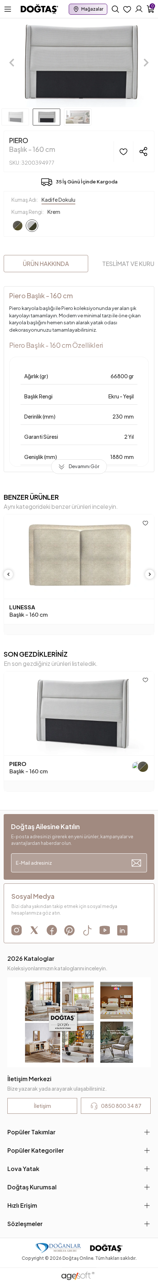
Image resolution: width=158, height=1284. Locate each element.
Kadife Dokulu (58, 199)
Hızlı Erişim (22, 1205)
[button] (12, 62)
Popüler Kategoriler (35, 1150)
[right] (150, 574)
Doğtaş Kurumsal (32, 1187)
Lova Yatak (23, 1168)
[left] (8, 574)
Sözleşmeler (25, 1224)
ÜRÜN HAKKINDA (46, 263)
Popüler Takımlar (31, 1132)
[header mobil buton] (40, 8)
